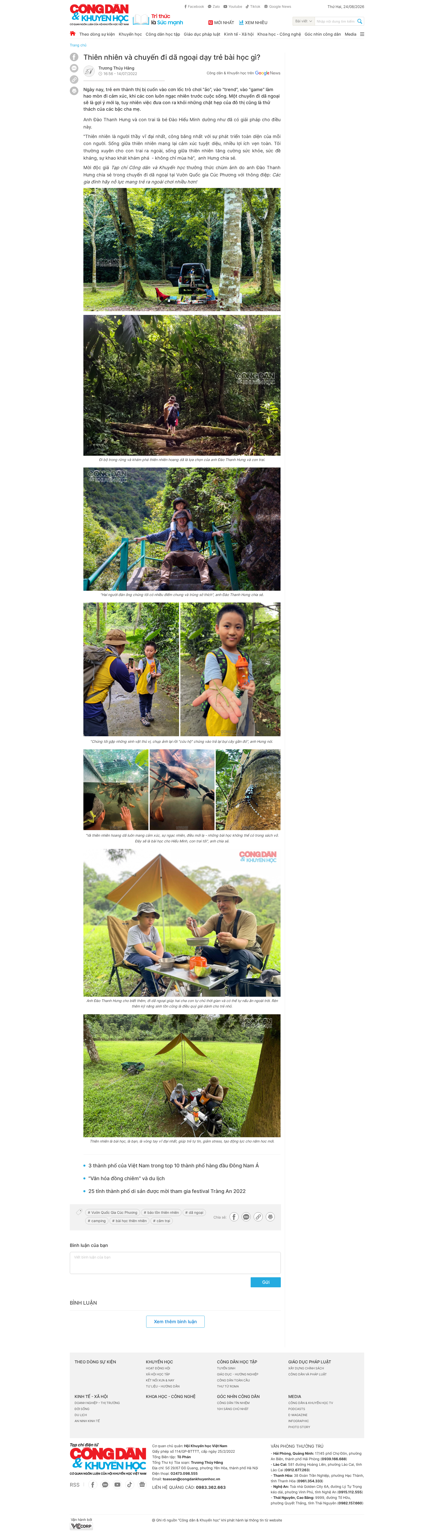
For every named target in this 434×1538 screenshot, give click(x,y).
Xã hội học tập (158, 1374)
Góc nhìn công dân (323, 34)
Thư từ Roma (228, 1386)
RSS (75, 1485)
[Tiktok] (129, 1487)
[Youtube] (117, 1487)
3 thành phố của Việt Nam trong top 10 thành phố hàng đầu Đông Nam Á (173, 1166)
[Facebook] (74, 60)
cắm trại (163, 1221)
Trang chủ (78, 45)
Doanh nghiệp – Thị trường (97, 1403)
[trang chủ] (126, 15)
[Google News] (267, 74)
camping (98, 1221)
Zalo (216, 6)
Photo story (299, 1427)
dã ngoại (196, 1212)
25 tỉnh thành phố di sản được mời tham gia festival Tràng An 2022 (167, 1191)
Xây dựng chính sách (306, 1368)
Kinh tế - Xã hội (239, 34)
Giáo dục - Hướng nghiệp (237, 1374)
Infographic (298, 1421)
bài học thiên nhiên (131, 1221)
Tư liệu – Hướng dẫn (163, 1386)
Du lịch (81, 1415)
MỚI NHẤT (224, 22)
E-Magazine (297, 1415)
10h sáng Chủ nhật (233, 1409)
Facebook (196, 6)
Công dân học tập (163, 34)
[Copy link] (74, 80)
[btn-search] (360, 22)
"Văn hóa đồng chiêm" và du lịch (126, 1178)
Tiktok (255, 6)
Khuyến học (130, 34)
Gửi (265, 1282)
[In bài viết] (74, 94)
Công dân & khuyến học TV (310, 1403)
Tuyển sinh (226, 1368)
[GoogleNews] (142, 1487)
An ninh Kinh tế (87, 1421)
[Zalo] (74, 68)
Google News (280, 6)
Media (350, 34)
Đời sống (82, 1409)
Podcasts (296, 1409)
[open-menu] (362, 34)
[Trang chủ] (73, 33)
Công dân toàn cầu (233, 1380)
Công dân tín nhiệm (233, 1403)
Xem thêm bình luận (175, 1321)
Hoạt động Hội (158, 1368)
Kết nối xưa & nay (160, 1380)
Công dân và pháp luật (307, 1374)
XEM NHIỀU (256, 22)
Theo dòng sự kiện (97, 34)
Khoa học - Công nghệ (279, 34)
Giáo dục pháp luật (202, 34)
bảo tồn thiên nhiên (163, 1212)
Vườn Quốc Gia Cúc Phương (114, 1212)
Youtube (235, 6)
